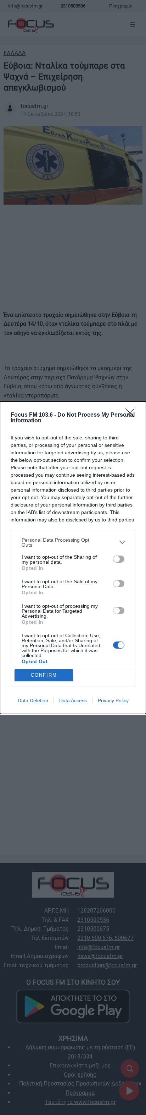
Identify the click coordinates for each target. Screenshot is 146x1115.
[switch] (118, 559)
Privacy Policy (113, 700)
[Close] (132, 415)
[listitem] (73, 542)
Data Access (73, 700)
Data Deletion (33, 700)
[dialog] (73, 557)
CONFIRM (44, 675)
